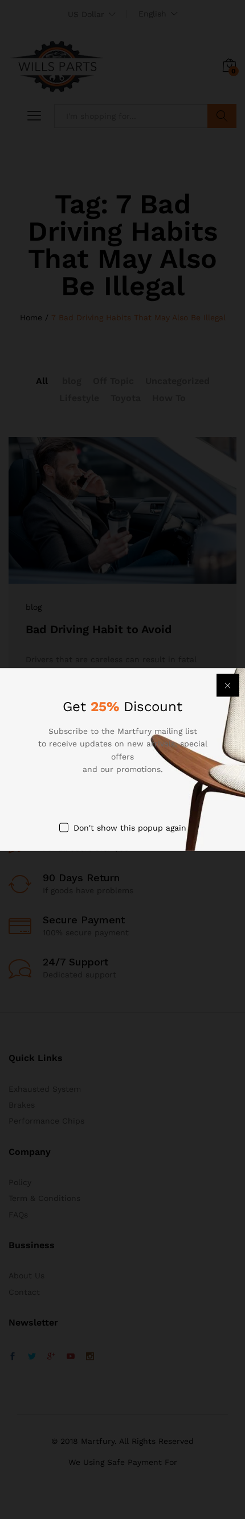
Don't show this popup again (130, 827)
